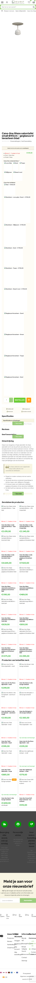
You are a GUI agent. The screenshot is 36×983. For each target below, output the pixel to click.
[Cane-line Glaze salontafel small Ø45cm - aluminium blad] (27, 574)
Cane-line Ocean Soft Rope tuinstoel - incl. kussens (25, 799)
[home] (2, 10)
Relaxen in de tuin (9, 11)
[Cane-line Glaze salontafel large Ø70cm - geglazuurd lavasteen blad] (9, 635)
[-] (11, 401)
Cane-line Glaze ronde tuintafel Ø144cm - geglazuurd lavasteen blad (25, 557)
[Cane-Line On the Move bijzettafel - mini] (27, 729)
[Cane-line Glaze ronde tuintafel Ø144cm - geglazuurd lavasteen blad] (27, 542)
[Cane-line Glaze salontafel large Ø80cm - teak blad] (27, 606)
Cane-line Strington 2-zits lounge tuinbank (25, 712)
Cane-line (11, 155)
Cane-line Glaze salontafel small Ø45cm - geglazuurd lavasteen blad (8, 589)
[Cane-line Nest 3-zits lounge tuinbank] (9, 786)
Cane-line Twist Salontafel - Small (6, 742)
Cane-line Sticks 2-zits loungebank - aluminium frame (8, 713)
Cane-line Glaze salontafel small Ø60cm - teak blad (8, 619)
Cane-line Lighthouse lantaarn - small (25, 770)
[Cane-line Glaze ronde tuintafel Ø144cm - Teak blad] (9, 512)
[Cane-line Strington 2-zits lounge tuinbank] (27, 699)
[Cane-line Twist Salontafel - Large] (9, 757)
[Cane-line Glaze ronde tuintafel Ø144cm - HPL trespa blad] (27, 512)
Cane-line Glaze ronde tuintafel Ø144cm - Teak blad (8, 526)
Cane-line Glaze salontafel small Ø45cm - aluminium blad (26, 588)
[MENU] (2, 2)
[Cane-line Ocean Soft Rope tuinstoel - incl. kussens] (27, 786)
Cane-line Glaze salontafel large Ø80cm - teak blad (26, 619)
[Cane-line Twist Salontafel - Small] (9, 729)
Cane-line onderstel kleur (11, 161)
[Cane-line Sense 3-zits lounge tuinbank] (27, 670)
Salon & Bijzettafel (21, 11)
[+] (11, 399)
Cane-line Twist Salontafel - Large (6, 770)
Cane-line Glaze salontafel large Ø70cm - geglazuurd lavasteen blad (8, 650)
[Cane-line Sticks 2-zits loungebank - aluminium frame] (9, 699)
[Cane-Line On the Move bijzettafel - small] (9, 670)
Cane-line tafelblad (9, 182)
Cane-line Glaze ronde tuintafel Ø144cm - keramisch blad (7, 556)
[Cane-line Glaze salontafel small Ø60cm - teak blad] (9, 606)
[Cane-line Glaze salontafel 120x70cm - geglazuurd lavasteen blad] (27, 635)
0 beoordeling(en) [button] (15, 141)
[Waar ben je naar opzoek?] (34, 7)
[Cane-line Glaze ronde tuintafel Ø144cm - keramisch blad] (9, 542)
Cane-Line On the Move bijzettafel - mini (26, 742)
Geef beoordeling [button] (26, 141)
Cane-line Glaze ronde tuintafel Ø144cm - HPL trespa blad (26, 526)
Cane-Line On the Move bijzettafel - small (8, 683)
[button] (20, 400)
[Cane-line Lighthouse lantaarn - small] (27, 757)
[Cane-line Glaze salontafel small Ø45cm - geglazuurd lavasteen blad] (9, 574)
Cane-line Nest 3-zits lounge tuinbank (7, 798)
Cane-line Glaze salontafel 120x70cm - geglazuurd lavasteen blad (25, 650)
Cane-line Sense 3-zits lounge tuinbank (26, 683)
